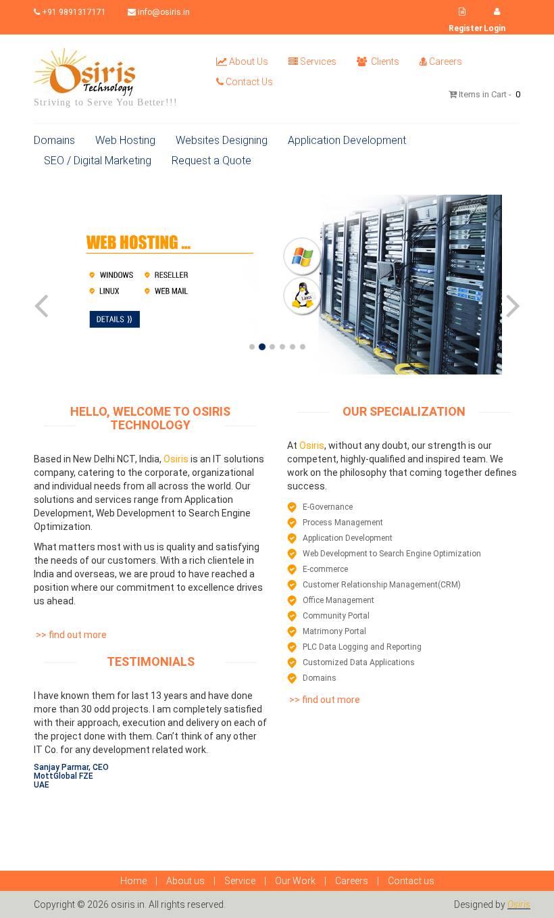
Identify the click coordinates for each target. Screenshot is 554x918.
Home (133, 880)
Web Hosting (125, 140)
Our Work (295, 880)
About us (185, 880)
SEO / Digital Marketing (97, 160)
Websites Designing (222, 140)
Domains (54, 140)
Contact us (411, 880)
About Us (248, 61)
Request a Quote (211, 160)
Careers (445, 61)
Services (318, 61)
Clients (384, 61)
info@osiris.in (163, 12)
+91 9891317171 (73, 12)
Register (465, 28)
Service (239, 880)
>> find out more (70, 634)
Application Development (347, 140)
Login (494, 28)
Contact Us (249, 81)
